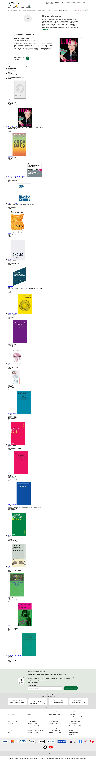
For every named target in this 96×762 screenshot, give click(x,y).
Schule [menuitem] (24, 10)
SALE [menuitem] (79, 10)
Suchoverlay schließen (71, 2)
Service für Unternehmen (34, 728)
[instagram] (86, 741)
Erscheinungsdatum (12, 77)
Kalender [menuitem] (75, 10)
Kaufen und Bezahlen (54, 716)
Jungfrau (10, 384)
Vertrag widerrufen (48, 707)
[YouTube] (51, 747)
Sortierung (10, 69)
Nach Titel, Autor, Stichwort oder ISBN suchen (55, 2)
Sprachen (9, 72)
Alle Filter (9, 78)
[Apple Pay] (41, 741)
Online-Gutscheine (53, 721)
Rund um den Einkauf (54, 712)
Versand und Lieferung (54, 719)
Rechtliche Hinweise (33, 682)
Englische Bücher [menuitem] (17, 10)
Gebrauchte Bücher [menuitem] (32, 10)
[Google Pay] (32, 741)
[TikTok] (45, 747)
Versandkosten (59, 760)
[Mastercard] (12, 741)
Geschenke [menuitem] (85, 10)
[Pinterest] (92, 741)
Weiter (87, 10)
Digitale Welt (72, 730)
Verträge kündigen (53, 728)
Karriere (10, 716)
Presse (9, 719)
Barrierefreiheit (11, 728)
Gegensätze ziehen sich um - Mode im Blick (17, 176)
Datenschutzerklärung (54, 730)
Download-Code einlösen (55, 723)
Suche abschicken (49, 3)
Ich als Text (10, 343)
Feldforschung (11, 473)
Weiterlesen (45, 29)
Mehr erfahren (18, 52)
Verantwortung (11, 725)
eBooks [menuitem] (39, 10)
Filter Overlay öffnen (12, 68)
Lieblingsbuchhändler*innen (76, 719)
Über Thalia (11, 712)
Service (30, 712)
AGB (9, 732)
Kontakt (30, 716)
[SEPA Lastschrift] (22, 741)
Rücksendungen (32, 721)
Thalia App (72, 714)
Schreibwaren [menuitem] (68, 10)
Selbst (9, 233)
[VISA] (5, 741)
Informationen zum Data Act (56, 732)
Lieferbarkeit (10, 74)
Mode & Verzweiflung (13, 625)
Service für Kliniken (33, 732)
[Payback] (62, 741)
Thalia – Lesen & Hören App (76, 716)
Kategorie (9, 70)
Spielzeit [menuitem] (55, 10)
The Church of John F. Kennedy (15, 655)
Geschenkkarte (73, 723)
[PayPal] (51, 741)
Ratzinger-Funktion (12, 504)
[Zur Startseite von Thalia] (15, 3)
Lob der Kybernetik (12, 413)
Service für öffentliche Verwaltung (36, 730)
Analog (9, 259)
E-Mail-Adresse (32, 685)
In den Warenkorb (27, 58)
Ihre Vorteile (72, 712)
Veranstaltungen (73, 732)
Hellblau (10, 535)
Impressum (10, 730)
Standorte (10, 723)
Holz (9, 596)
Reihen (9, 76)
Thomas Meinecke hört (13, 313)
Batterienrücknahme (33, 719)
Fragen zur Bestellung (54, 714)
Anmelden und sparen (71, 688)
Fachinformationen (12, 721)
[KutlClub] (73, 741)
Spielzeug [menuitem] (61, 10)
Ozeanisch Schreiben (12, 203)
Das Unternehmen (12, 714)
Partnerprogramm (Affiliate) (76, 728)
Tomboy (10, 566)
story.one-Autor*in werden (76, 721)
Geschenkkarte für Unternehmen (77, 725)
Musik (9, 444)
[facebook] (80, 741)
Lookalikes (10, 99)
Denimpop (10, 286)
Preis (9, 73)
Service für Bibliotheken (34, 725)
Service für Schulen (33, 723)
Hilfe (29, 714)
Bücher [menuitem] (10, 10)
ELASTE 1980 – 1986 (69, 50)
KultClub (71, 734)
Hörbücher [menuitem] (49, 10)
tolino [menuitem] (43, 10)
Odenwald (10, 156)
